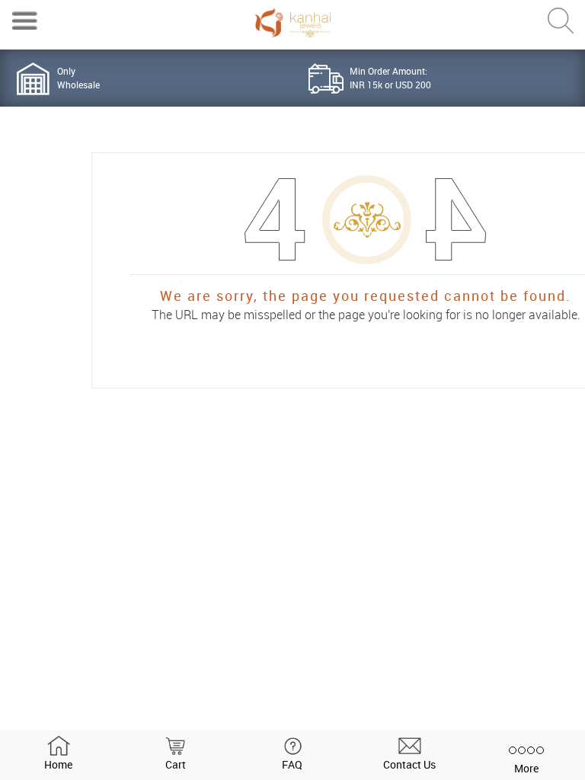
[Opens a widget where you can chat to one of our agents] (528, 753)
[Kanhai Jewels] (292, 22)
